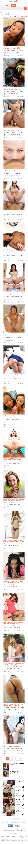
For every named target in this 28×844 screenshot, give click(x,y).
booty (17, 93)
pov (14, 216)
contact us (22, 840)
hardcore (13, 50)
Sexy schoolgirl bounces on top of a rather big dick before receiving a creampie (13, 459)
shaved (5, 298)
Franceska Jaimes (10, 340)
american (18, 298)
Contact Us (24, 822)
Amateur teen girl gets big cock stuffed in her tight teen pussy (13, 293)
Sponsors (18, 822)
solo (19, 543)
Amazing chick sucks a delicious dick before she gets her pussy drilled (12, 375)
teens (12, 52)
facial (12, 296)
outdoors (11, 504)
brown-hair (18, 175)
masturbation (9, 666)
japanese (10, 709)
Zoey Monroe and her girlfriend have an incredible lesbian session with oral (13, 170)
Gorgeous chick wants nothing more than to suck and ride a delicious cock (13, 48)
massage (16, 173)
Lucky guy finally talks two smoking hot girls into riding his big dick (13, 416)
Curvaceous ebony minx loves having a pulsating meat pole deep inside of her (13, 582)
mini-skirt (16, 380)
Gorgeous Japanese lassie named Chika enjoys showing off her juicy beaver (13, 705)
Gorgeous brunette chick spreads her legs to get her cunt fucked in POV (13, 211)
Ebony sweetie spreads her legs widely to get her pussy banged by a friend (13, 88)
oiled (5, 175)
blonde (18, 134)
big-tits (21, 50)
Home (3, 822)
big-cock (6, 463)
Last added (24, 16)
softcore (7, 543)
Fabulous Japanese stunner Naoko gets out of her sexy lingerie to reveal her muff (13, 541)
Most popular (16, 16)
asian (12, 543)
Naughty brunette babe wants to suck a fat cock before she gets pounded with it (13, 252)
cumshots (8, 50)
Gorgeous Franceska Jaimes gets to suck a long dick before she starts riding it (13, 334)
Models (13, 5)
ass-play (7, 173)
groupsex (17, 419)
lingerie (5, 545)
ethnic (8, 52)
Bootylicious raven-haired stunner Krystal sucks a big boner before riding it (13, 746)
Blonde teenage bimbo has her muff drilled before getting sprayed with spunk (13, 500)
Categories (6, 5)
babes (8, 338)
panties (19, 504)
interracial (17, 52)
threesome (14, 421)
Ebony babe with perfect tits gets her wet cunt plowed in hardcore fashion (13, 129)
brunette (13, 93)
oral (17, 50)
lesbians (13, 175)
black (5, 52)
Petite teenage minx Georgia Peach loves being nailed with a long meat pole (13, 623)
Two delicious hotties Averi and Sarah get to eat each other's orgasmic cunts (13, 664)
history (7, 12)
